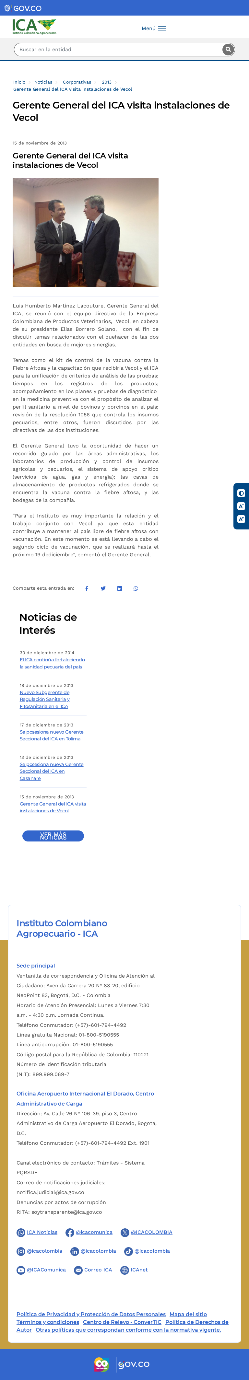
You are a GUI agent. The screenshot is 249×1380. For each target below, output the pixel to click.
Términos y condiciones (48, 1322)
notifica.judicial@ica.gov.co (50, 1192)
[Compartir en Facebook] (87, 588)
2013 (107, 82)
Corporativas (77, 82)
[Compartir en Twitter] (103, 588)
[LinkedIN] (119, 588)
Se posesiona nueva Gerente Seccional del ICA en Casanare (52, 771)
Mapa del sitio (188, 1314)
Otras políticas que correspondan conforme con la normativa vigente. (128, 1330)
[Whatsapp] (136, 588)
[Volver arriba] (235, 1337)
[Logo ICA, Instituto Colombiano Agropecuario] (34, 26)
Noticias (43, 82)
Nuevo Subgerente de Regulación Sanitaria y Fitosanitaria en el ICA (45, 699)
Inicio (19, 82)
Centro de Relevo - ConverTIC (122, 1322)
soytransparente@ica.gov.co (66, 1212)
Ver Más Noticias (53, 836)
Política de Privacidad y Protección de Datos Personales (91, 1314)
